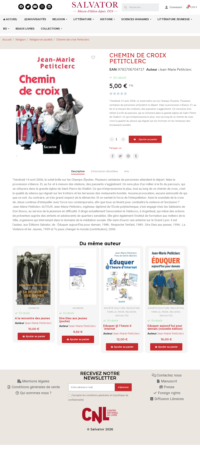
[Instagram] (42, 7)
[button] (145, 139)
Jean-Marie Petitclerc (176, 69)
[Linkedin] (49, 7)
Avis (126, 171)
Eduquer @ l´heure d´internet (117, 327)
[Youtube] (35, 7)
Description (78, 171)
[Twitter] (28, 7)
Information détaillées (104, 171)
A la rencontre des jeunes (32, 318)
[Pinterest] (128, 156)
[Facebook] (21, 7)
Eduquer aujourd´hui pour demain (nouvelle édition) (165, 327)
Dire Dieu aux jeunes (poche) (73, 319)
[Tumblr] (136, 156)
